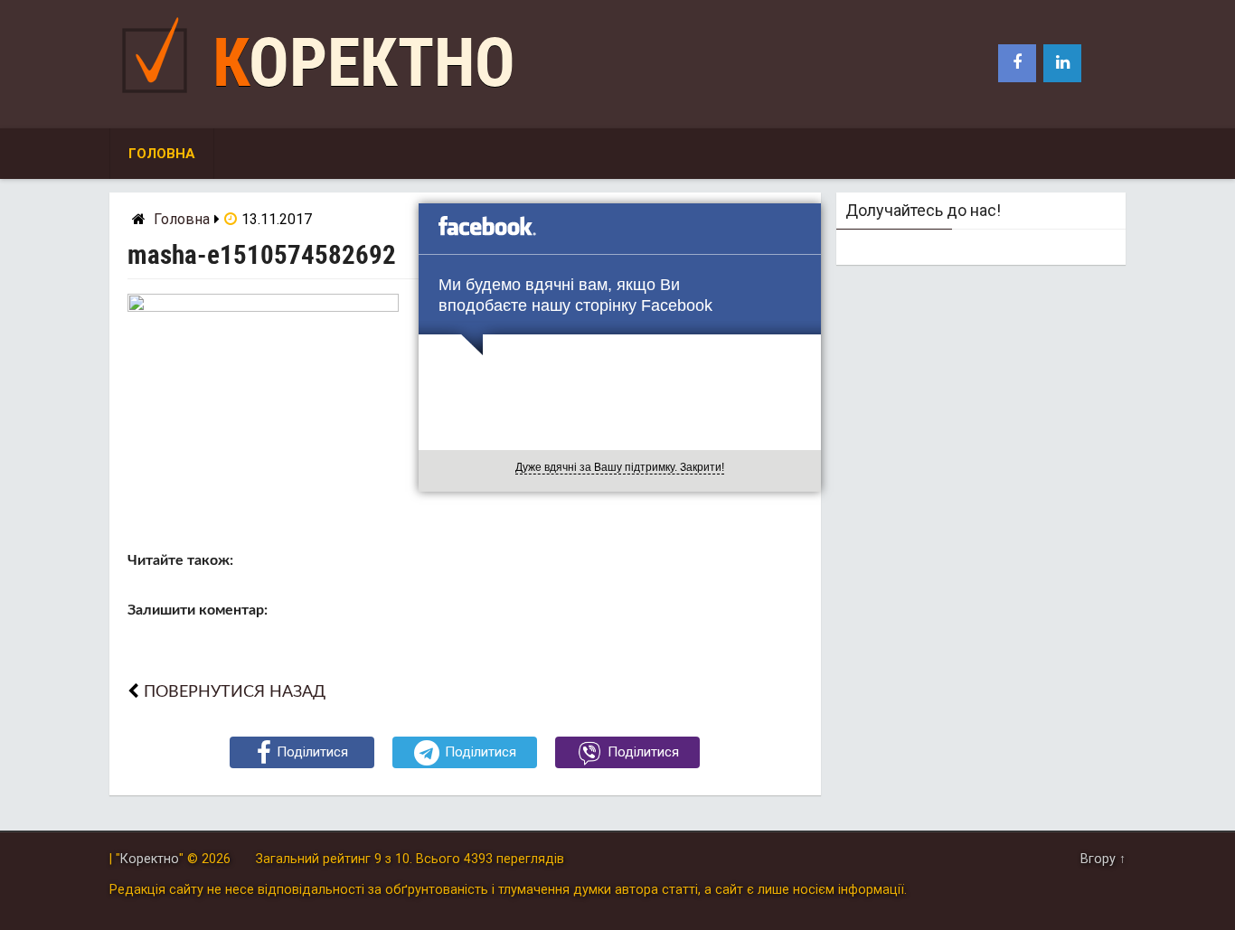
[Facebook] (1017, 63)
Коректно (363, 62)
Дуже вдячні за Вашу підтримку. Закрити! (619, 467)
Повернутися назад (234, 692)
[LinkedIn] (1062, 63)
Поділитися (312, 752)
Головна (161, 154)
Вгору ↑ (1103, 859)
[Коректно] (159, 97)
